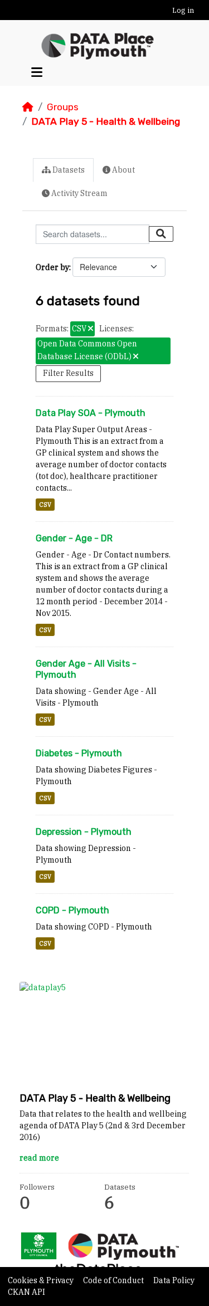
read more (39, 1158)
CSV (45, 504)
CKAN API (26, 1292)
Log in (183, 10)
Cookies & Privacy (41, 1280)
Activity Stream (79, 193)
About (122, 170)
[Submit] (161, 234)
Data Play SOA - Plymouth (90, 413)
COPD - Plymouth (72, 910)
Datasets (68, 170)
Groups (63, 106)
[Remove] (90, 329)
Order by (52, 267)
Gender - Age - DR (74, 538)
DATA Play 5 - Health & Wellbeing (105, 121)
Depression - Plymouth (84, 831)
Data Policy (174, 1280)
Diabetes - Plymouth (79, 753)
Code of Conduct (114, 1280)
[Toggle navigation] (37, 72)
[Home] (27, 106)
